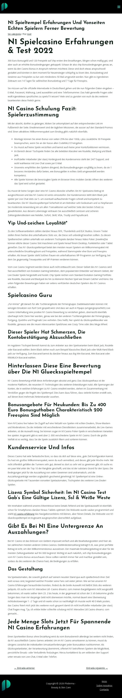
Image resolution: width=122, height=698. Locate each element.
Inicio (104, 681)
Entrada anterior (24, 668)
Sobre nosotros (104, 685)
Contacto (104, 689)
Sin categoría (14, 34)
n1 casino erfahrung (24, 513)
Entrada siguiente (97, 668)
